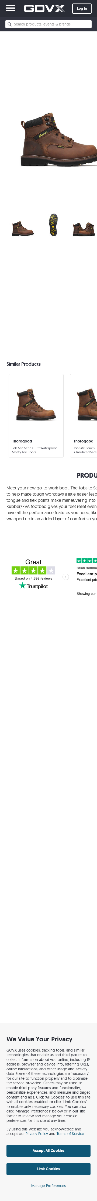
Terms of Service (70, 1133)
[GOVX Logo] (44, 8)
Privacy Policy (37, 1133)
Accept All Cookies (48, 1150)
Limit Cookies (48, 1168)
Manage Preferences (48, 1185)
